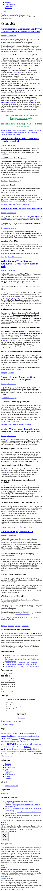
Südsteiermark (9, 746)
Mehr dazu (29, 829)
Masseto (32, 739)
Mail (18, 635)
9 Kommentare (11, 36)
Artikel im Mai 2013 (29, 357)
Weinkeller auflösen (23, 132)
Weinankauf (7, 749)
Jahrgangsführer (25, 605)
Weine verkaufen (13, 130)
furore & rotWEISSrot (23, 614)
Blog (25, 335)
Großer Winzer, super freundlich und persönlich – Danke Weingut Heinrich (20, 430)
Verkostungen (20, 746)
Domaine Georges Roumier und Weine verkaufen (20, 664)
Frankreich (6, 738)
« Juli (2, 691)
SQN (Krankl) (24, 83)
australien (9, 733)
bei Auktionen (11, 703)
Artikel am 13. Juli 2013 (8, 340)
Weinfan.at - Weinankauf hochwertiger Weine (15, 15)
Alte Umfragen (9, 724)
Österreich (30, 130)
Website (5, 471)
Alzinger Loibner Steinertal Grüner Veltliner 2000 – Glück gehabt (19, 378)
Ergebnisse (21, 718)
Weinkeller (9, 753)
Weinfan (3, 36)
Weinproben (8, 6)
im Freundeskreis (12, 709)
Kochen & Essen (6, 425)
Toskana (15, 746)
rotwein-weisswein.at (11, 786)
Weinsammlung (22, 753)
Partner (7, 769)
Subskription (35, 744)
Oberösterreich (17, 90)
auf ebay (10, 705)
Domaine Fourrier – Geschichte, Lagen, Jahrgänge (21, 662)
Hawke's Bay (15, 739)
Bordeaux (11, 626)
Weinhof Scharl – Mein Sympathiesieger (21, 208)
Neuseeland (11, 741)
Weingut (34, 751)
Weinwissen (8, 778)
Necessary (6, 866)
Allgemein (4, 130)
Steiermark (18, 257)
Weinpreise (15, 753)
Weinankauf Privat (31, 749)
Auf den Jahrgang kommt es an (17, 531)
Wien (2, 756)
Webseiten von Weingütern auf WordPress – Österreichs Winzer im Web (19, 264)
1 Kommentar (10, 270)
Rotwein (26, 204)
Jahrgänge (18, 626)
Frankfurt (32, 102)
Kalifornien (27, 739)
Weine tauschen (10, 4)
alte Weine (22, 130)
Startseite (7, 2)
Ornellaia (17, 741)
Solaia (22, 744)
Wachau (21, 425)
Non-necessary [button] (5, 876)
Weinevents (8, 8)
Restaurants (8, 771)
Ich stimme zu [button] (20, 829)
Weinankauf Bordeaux (18, 749)
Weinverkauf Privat (14, 134)
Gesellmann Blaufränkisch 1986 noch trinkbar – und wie (20, 139)
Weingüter (4, 257)
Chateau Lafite (27, 736)
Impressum (4, 793)
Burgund (14, 736)
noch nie (10, 711)
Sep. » (11, 691)
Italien (21, 738)
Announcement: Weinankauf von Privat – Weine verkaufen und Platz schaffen (21, 30)
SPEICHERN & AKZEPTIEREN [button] (12, 889)
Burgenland (11, 204)
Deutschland (35, 736)
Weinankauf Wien (11, 132)
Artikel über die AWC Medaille (11, 298)
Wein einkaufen (10, 751)
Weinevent (16, 751)
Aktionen (8, 764)
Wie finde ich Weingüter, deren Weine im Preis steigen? (22, 666)
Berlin (21, 97)
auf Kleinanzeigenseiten (14, 707)
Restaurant (4, 744)
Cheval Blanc (17, 72)
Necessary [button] (4, 864)
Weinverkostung (30, 753)
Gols (17, 527)
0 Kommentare (11, 145)
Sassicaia (15, 79)
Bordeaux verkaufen (30, 733)
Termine (7, 773)
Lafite (28, 71)
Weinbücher (3, 751)
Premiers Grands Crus (28, 741)
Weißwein (28, 425)
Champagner (21, 736)
